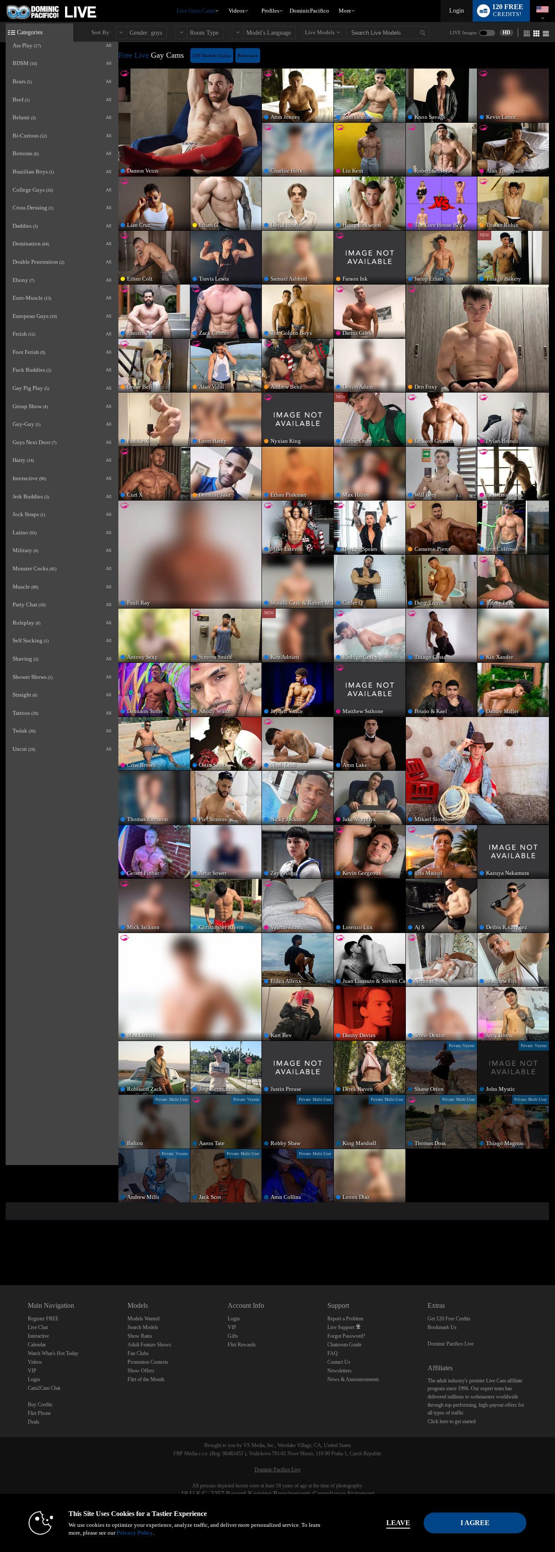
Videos (237, 10)
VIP (32, 1371)
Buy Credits (40, 1404)
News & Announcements (353, 1379)
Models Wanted (143, 1319)
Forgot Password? (346, 1336)
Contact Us (338, 1362)
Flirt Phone (39, 1413)
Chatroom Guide (344, 1345)
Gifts (233, 1336)
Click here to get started (452, 1421)
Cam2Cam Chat (44, 1388)
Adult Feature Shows (149, 1345)
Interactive (38, 1336)
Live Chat (38, 1327)
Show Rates (139, 1336)
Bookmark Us (442, 1327)
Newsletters (339, 1371)
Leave (398, 1522)
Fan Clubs (138, 1353)
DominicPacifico (309, 10)
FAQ (332, 1353)
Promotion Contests (147, 1362)
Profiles (270, 10)
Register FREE (43, 1319)
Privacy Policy (135, 1532)
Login (456, 10)
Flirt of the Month (145, 1379)
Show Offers (140, 1371)
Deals (33, 1422)
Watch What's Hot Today (53, 1353)
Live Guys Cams (195, 10)
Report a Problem (345, 1319)
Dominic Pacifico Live (450, 1344)
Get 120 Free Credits (449, 1319)
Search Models (142, 1327)
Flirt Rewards (242, 1345)
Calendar (37, 1345)
